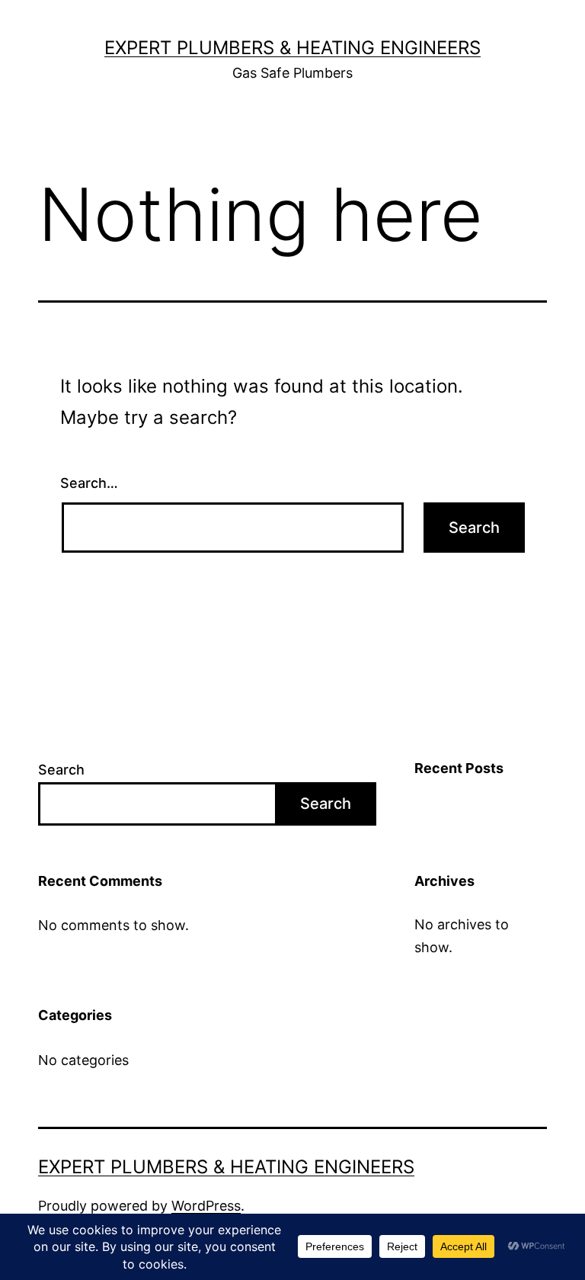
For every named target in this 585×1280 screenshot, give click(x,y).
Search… (89, 483)
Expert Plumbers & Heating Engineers (292, 48)
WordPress (206, 1206)
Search (61, 770)
